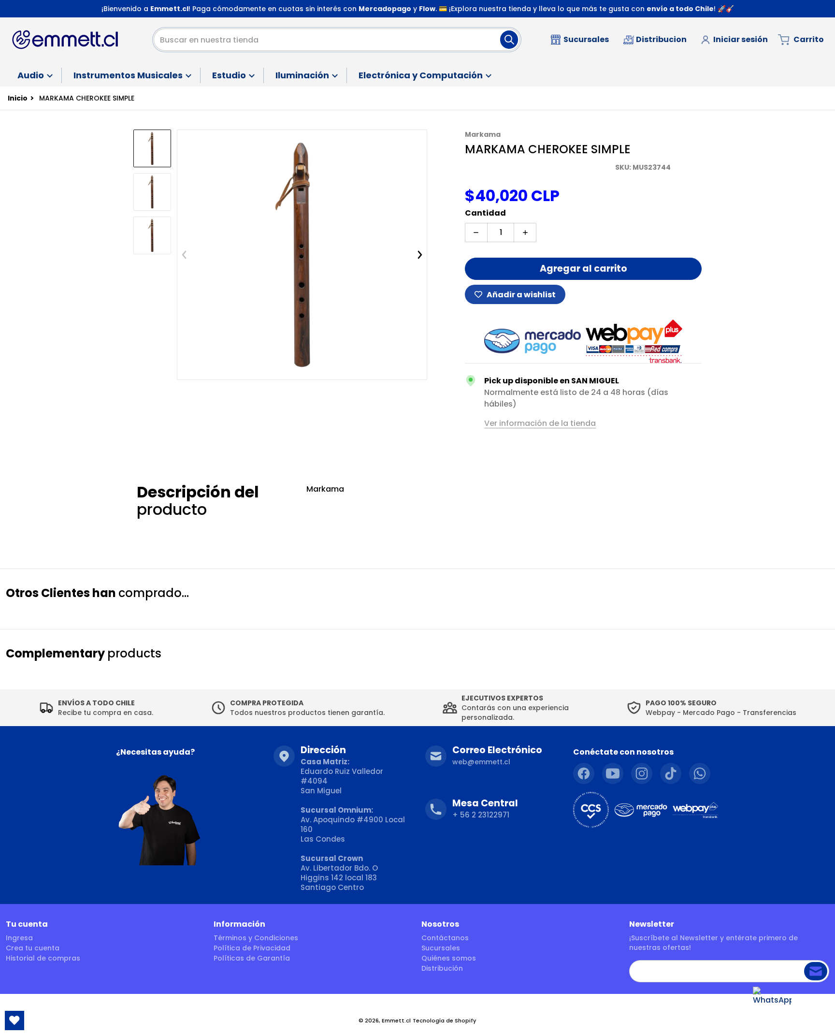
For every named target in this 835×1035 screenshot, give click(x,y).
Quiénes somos (448, 958)
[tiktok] (670, 773)
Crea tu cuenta (32, 948)
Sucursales (440, 948)
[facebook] (583, 773)
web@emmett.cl (481, 762)
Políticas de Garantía (252, 958)
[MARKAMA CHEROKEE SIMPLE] (152, 192)
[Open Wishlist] (14, 1020)
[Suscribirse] (815, 971)
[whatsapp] (699, 773)
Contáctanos (445, 938)
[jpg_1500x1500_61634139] (152, 148)
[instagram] (641, 773)
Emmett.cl (396, 1020)
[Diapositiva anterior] (184, 254)
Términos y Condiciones (256, 938)
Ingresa (19, 938)
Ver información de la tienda (540, 423)
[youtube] (612, 773)
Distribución (442, 968)
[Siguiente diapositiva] (420, 254)
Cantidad (485, 213)
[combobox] (337, 40)
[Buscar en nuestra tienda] (509, 39)
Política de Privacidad (252, 948)
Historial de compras (43, 958)
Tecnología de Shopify (444, 1020)
